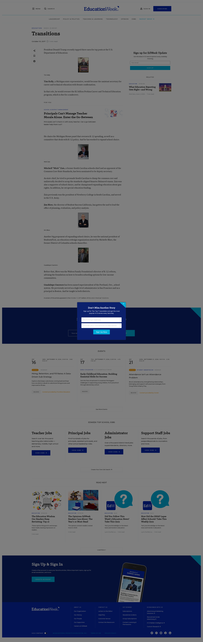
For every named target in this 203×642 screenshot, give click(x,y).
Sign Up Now (101, 332)
